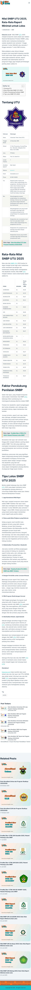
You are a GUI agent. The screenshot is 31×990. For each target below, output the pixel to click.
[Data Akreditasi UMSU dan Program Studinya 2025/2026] (4, 731)
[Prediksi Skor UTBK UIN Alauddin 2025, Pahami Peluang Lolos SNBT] (15, 824)
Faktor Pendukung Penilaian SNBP (14, 92)
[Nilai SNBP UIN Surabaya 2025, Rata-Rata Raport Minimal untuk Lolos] (15, 932)
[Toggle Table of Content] (22, 86)
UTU (20, 34)
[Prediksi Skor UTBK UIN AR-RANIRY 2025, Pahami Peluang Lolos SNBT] (15, 878)
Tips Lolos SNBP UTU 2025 (12, 94)
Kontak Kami (19, 982)
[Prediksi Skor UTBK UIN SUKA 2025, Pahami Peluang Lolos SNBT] (15, 851)
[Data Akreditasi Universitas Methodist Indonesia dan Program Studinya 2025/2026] (4, 722)
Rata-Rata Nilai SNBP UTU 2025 (13, 90)
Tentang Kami (10, 982)
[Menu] (29, 2)
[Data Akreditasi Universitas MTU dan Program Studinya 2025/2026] (4, 708)
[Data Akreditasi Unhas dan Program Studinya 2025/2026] (15, 770)
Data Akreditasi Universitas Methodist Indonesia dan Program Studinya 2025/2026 (18, 722)
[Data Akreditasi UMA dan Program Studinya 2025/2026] (4, 715)
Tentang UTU (7, 88)
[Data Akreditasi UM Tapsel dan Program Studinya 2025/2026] (4, 738)
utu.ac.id (12, 170)
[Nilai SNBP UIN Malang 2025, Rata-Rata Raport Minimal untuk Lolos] (15, 959)
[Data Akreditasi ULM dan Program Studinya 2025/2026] (15, 797)
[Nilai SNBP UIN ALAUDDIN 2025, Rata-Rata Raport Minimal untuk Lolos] (15, 905)
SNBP (12, 29)
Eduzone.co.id (6, 672)
